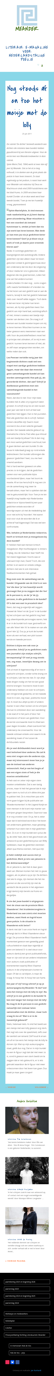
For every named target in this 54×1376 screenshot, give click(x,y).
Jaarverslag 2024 (12, 1303)
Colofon (8, 1328)
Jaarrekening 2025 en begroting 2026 (20, 1282)
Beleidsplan (10, 1321)
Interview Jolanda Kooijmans (20, 1189)
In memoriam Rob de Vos (20, 1346)
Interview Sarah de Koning (20, 1239)
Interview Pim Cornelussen (19, 1139)
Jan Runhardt (36, 1370)
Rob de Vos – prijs (17, 1353)
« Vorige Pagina (15, 1261)
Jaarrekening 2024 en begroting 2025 (20, 1296)
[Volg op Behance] (12, 1362)
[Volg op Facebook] (17, 1362)
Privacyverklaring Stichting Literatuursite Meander (25, 1335)
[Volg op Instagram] (7, 1362)
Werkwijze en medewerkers (16, 1314)
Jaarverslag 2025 (12, 1289)
